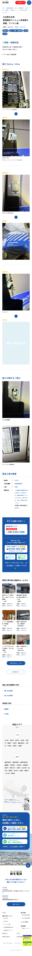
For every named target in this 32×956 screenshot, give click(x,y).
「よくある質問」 (13, 846)
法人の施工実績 (26, 918)
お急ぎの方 (20, 2)
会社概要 (23, 926)
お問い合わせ (16, 904)
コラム (18, 933)
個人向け (6, 918)
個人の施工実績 (26, 915)
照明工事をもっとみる (16, 663)
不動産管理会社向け (9, 927)
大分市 (6, 10)
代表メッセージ (26, 928)
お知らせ (4, 933)
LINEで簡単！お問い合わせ (14, 841)
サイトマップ (18, 943)
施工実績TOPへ (16, 672)
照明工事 (21, 8)
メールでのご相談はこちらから (14, 834)
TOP (3, 8)
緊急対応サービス (8, 930)
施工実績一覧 (10, 8)
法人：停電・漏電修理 (16, 31)
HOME (4, 913)
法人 (16, 8)
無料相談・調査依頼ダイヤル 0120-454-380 (14, 828)
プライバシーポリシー (8, 943)
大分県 (26, 31)
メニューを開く (29, 2)
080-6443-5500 (16, 532)
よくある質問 (24, 922)
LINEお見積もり (20, 937)
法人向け (6, 921)
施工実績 (23, 913)
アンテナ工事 (7, 924)
